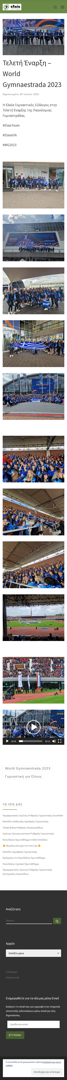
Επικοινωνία (12, 977)
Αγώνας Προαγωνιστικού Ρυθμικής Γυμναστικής (28, 833)
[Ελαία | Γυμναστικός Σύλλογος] (12, 6)
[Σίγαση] (54, 741)
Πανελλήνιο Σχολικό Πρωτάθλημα (21, 864)
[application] (33, 727)
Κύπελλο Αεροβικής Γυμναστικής (20, 851)
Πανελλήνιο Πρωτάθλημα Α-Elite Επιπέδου (25, 839)
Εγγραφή (15, 1035)
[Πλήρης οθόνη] (59, 741)
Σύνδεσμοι (11, 972)
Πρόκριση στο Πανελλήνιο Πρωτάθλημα (24, 857)
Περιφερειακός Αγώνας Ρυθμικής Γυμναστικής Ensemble (33, 815)
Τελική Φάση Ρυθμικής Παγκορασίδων (23, 827)
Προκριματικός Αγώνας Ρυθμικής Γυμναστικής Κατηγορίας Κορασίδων (27, 871)
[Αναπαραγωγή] (7, 741)
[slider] (30, 741)
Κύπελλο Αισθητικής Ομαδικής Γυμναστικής (26, 821)
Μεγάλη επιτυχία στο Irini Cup (22, 845)
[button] (33, 727)
